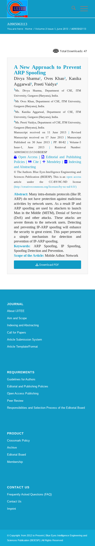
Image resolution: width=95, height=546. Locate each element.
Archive (12, 447)
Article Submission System (24, 339)
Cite (36, 162)
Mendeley (53, 162)
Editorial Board (16, 454)
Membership (15, 462)
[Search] (71, 9)
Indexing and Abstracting (23, 325)
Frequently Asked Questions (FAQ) (29, 494)
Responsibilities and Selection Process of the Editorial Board (46, 407)
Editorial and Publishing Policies (27, 386)
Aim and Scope (17, 318)
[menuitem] (71, 9)
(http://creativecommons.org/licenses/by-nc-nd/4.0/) (45, 186)
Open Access (27, 157)
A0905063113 (17, 24)
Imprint (11, 508)
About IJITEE (16, 311)
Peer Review (15, 400)
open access (73, 176)
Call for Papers (16, 332)
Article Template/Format (22, 346)
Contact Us (14, 501)
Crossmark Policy (18, 440)
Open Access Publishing (22, 393)
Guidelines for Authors (21, 379)
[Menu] (82, 9)
